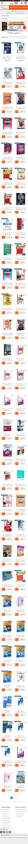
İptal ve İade (5, 824)
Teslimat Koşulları (6, 825)
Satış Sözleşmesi (6, 820)
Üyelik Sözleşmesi (6, 818)
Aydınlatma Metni (6, 822)
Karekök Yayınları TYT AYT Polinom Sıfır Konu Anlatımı (7, 385)
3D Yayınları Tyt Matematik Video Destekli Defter (21, 687)
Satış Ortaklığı (5, 811)
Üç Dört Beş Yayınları (21, 809)
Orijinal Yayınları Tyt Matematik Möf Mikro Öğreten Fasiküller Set (7, 536)
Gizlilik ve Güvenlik (6, 827)
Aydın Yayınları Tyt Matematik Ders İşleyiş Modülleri (7, 486)
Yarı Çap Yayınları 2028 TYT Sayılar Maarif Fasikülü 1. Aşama (7, 84)
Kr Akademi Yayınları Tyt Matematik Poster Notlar (7, 586)
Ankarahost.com (4, 837)
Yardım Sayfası (5, 816)
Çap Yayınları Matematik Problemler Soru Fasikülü (20, 712)
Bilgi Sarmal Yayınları (21, 811)
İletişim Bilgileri (6, 809)
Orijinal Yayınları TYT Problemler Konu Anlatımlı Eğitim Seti (21, 134)
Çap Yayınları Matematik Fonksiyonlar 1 (7, 712)
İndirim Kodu (5, 813)
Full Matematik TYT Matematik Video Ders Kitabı (20, 285)
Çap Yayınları (19, 816)
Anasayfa (14, 10)
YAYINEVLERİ (14, 7)
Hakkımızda (5, 815)
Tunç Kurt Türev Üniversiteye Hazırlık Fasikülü (20, 436)
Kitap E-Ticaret (12, 837)
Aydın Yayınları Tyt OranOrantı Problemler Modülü (20, 461)
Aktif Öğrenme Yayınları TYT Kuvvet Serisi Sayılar (20, 536)
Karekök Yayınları (20, 815)
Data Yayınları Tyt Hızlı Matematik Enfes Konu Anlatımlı (20, 486)
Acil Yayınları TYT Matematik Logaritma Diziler (7, 209)
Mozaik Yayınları (20, 813)
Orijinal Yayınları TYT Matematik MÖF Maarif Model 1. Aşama (20, 84)
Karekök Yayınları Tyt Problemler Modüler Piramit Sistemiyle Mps (20, 561)
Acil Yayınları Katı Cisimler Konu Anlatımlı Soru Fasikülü (20, 586)
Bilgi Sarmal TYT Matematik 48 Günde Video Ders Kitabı (21, 184)
